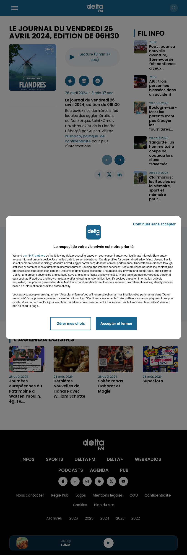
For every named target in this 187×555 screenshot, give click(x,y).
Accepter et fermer (116, 323)
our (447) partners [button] (34, 255)
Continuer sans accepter (154, 224)
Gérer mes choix (71, 323)
